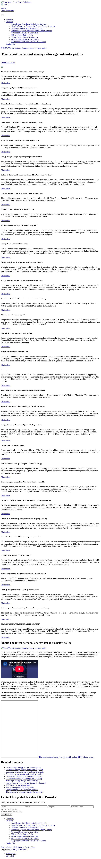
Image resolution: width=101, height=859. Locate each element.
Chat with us (88, 757)
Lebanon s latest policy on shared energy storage (25, 772)
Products (9, 22)
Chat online (5, 83)
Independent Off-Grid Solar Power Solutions (28, 42)
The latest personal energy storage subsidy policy (27, 48)
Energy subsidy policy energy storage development (26, 783)
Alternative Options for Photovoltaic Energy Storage (31, 31)
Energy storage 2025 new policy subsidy (22, 790)
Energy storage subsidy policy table (20, 787)
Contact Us (10, 44)
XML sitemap (18, 847)
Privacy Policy (6, 847)
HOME (4, 48)
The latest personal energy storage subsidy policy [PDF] (60, 757)
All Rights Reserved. (19, 849)
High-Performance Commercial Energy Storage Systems (33, 26)
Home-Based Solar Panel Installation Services (28, 24)
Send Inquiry (11, 854)
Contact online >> (8, 62)
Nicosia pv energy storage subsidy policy (22, 781)
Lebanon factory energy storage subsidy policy (24, 778)
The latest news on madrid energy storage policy (24, 792)
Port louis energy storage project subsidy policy (24, 774)
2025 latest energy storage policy (18, 785)
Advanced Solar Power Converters (24, 33)
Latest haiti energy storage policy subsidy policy (24, 770)
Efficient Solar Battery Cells (22, 35)
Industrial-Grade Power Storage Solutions (27, 28)
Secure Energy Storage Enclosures (24, 37)
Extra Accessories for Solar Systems (25, 39)
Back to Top (29, 847)
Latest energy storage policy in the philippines (24, 776)
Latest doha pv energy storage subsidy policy (23, 767)
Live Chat (10, 856)
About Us (10, 19)
